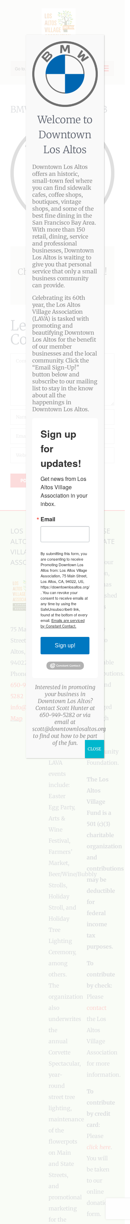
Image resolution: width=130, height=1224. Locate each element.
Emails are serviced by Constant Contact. (63, 623)
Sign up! (65, 645)
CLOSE (94, 748)
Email (48, 519)
